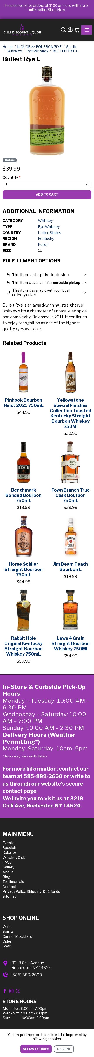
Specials (10, 848)
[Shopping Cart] (77, 30)
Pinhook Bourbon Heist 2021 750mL (24, 402)
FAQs (7, 862)
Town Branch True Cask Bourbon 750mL (70, 495)
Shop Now (56, 10)
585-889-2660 (43, 776)
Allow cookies (36, 1049)
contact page (19, 791)
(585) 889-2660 (26, 975)
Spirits (8, 931)
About (8, 872)
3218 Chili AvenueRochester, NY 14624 (31, 965)
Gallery (8, 867)
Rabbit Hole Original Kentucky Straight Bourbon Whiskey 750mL (23, 646)
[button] (63, 30)
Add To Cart (47, 194)
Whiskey (45, 221)
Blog (6, 877)
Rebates (10, 852)
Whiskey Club (14, 858)
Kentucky (46, 239)
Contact (9, 887)
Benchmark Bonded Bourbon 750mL (23, 495)
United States (49, 233)
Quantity (11, 177)
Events (8, 843)
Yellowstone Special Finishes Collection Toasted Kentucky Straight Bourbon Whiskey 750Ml (70, 413)
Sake (7, 946)
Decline (64, 1049)
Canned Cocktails (17, 936)
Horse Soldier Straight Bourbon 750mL (24, 569)
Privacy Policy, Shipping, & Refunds (31, 891)
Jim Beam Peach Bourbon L (70, 566)
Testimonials (13, 882)
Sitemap (10, 896)
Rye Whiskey (49, 227)
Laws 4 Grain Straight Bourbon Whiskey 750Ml (71, 643)
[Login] (70, 30)
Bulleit (43, 244)
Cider (7, 941)
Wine (7, 927)
